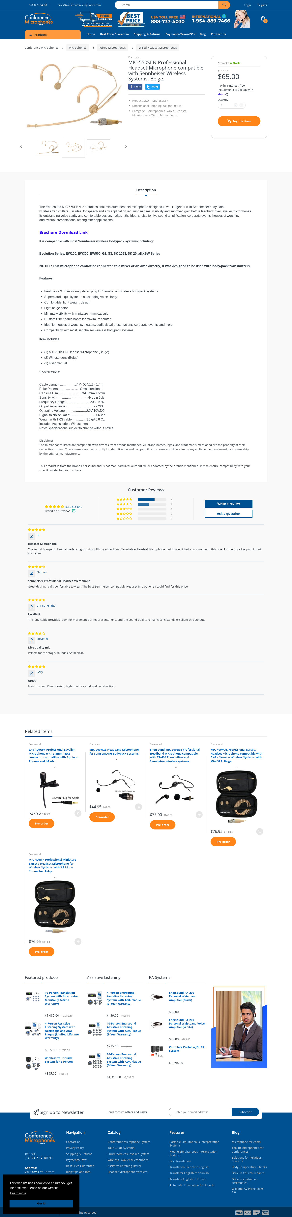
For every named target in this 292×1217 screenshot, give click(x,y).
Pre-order (41, 823)
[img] (36, 530)
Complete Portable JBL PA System (187, 1049)
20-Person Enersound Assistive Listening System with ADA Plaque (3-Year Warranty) (124, 1060)
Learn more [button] (18, 1193)
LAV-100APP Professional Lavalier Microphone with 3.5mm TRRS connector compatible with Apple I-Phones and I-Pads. (53, 755)
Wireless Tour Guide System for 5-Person (59, 1059)
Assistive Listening (104, 977)
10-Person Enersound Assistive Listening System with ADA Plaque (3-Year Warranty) (124, 1029)
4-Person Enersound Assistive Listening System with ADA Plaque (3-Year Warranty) (124, 998)
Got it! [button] (41, 1203)
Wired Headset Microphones (158, 47)
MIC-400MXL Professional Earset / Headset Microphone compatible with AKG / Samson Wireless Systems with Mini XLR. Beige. (236, 755)
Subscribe (245, 1112)
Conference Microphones (41, 47)
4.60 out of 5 (74, 507)
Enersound (134, 57)
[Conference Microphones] (41, 19)
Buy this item (241, 121)
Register (262, 5)
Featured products (42, 977)
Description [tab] (146, 190)
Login (247, 5)
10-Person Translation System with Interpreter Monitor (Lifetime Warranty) (61, 998)
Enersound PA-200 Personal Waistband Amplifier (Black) (182, 996)
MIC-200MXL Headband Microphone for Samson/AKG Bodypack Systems (114, 751)
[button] (124, 499)
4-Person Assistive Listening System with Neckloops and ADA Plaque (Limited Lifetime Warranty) (62, 1031)
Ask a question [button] (228, 513)
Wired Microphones (113, 47)
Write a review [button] (228, 504)
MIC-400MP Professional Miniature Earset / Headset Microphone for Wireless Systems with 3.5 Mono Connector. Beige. (52, 865)
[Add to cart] (77, 813)
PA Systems (159, 977)
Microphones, (157, 111)
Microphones (77, 47)
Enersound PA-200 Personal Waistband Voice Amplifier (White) (187, 1023)
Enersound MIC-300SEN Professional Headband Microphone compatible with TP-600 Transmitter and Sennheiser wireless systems (175, 755)
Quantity (223, 99)
